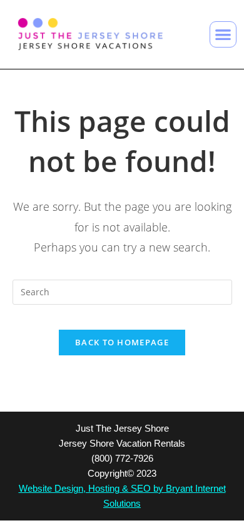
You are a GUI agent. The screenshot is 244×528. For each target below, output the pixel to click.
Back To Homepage (122, 342)
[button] (223, 34)
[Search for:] (122, 291)
